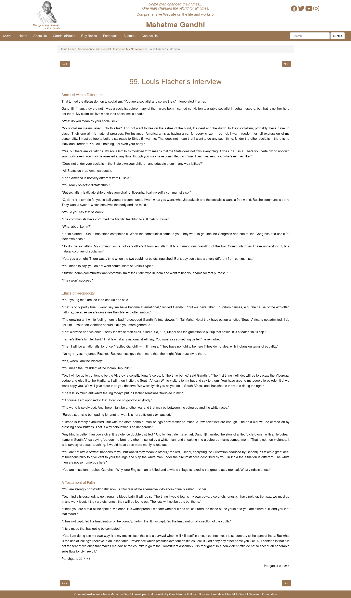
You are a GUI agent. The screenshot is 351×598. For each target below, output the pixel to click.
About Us (40, 35)
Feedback (110, 35)
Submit (337, 36)
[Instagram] (316, 9)
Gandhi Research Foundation (257, 594)
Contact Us (150, 35)
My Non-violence (137, 49)
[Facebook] (294, 9)
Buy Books (89, 35)
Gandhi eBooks (64, 35)
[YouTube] (309, 9)
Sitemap (129, 35)
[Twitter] (301, 9)
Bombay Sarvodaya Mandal (217, 594)
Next (286, 64)
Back (64, 64)
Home (22, 35)
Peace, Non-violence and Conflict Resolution (96, 49)
